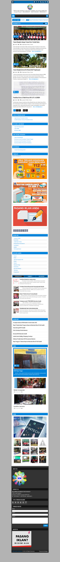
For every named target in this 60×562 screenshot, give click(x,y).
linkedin (43, 2)
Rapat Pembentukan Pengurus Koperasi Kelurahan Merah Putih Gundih (42, 19)
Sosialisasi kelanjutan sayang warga (28, 279)
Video (15, 257)
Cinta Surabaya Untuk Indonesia (20, 330)
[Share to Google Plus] (45, 27)
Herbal (15, 263)
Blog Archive (41, 276)
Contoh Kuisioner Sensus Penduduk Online (23, 119)
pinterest (47, 2)
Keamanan (16, 266)
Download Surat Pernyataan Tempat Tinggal (23, 139)
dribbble (45, 2)
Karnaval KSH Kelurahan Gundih (20, 334)
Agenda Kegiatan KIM (18, 259)
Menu (12, 2)
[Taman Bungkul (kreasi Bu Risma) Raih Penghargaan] (30, 61)
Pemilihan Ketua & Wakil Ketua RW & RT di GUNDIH (26, 97)
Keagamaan (16, 272)
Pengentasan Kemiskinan (19, 243)
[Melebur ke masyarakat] (30, 383)
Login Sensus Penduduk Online (21, 118)
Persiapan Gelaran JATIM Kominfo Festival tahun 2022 (25, 322)
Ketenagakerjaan (17, 248)
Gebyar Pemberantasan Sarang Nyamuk (28, 294)
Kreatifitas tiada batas (19, 406)
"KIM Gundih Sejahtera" (17, 551)
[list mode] (44, 23)
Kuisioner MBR (17, 130)
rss (41, 2)
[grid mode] (46, 23)
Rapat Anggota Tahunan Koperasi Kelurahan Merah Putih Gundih (27, 341)
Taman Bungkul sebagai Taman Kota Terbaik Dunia (26, 42)
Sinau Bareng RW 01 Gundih (19, 327)
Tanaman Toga (17, 264)
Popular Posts (18, 276)
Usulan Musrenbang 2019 (19, 149)
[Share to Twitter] (43, 27)
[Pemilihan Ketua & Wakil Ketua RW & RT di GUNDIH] (30, 89)
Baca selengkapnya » (37, 51)
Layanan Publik (25, 100)
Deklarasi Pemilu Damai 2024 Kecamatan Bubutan (24, 339)
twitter (34, 2)
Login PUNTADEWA (18, 137)
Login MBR (16, 128)
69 (24, 110)
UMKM (15, 247)
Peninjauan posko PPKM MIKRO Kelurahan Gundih (30, 301)
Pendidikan (16, 245)
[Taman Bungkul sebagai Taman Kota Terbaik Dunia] (30, 33)
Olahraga (16, 270)
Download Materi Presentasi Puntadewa (22, 142)
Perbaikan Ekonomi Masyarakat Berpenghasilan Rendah (32, 286)
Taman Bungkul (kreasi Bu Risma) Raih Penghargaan (26, 70)
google (39, 2)
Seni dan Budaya (17, 268)
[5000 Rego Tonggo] (30, 359)
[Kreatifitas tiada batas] (30, 399)
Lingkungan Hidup (26, 44)
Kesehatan (16, 240)
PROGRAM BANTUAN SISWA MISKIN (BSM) (29, 308)
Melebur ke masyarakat (19, 390)
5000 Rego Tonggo (18, 371)
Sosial (15, 261)
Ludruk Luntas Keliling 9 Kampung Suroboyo (22, 336)
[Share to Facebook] (42, 27)
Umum (31, 44)
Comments (30, 276)
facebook (36, 2)
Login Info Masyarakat (19, 126)
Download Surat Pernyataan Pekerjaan (22, 141)
